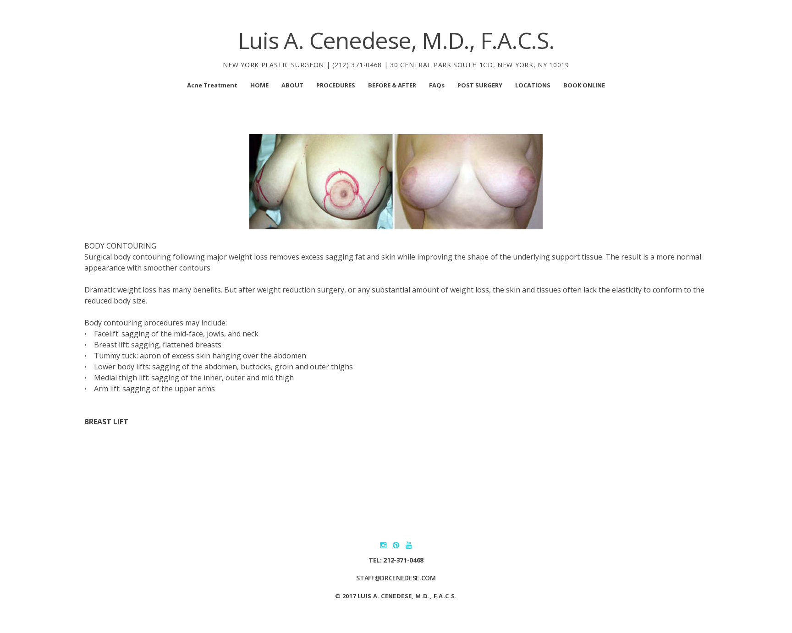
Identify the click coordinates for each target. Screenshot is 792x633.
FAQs (437, 85)
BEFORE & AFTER (392, 85)
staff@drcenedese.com (395, 577)
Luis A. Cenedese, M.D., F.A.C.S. (396, 40)
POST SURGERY (479, 85)
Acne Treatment (212, 85)
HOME (259, 85)
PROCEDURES (335, 85)
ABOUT (292, 85)
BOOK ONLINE (584, 85)
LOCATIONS (532, 85)
